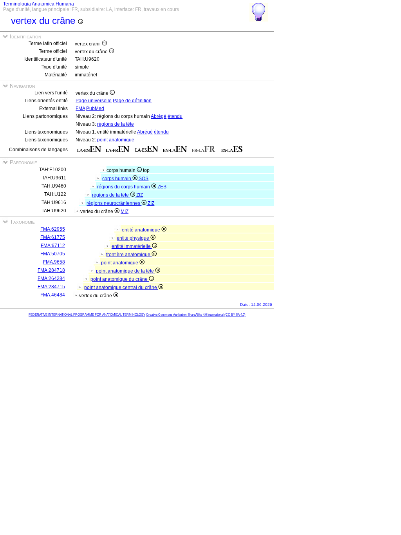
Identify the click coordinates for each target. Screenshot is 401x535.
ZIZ (139, 195)
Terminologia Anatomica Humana (38, 4)
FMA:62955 (52, 229)
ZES (161, 187)
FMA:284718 (51, 270)
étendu (175, 116)
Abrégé (158, 116)
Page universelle (94, 100)
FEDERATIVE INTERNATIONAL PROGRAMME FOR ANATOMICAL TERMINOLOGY (87, 314)
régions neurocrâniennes (114, 203)
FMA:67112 (53, 245)
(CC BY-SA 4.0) (235, 314)
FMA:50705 (52, 254)
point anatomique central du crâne (121, 287)
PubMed (95, 108)
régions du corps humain (124, 187)
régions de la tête (115, 124)
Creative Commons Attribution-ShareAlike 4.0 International (185, 314)
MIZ (124, 211)
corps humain (117, 178)
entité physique (133, 238)
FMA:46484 (52, 295)
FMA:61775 (52, 237)
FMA (80, 108)
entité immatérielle (132, 246)
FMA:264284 (51, 278)
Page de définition (132, 100)
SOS (143, 178)
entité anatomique (141, 230)
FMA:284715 (51, 286)
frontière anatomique (129, 254)
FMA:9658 (54, 262)
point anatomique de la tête (125, 271)
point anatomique (115, 140)
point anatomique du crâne (119, 279)
